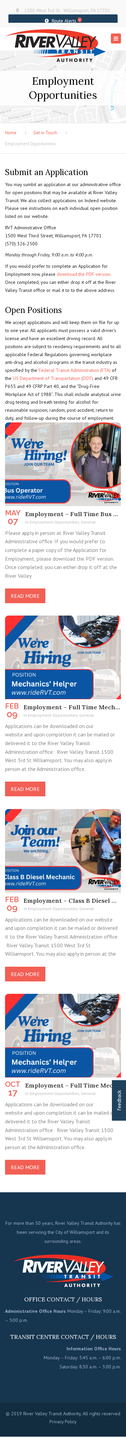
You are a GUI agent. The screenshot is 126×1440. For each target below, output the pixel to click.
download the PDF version (83, 274)
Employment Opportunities (54, 522)
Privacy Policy (63, 1422)
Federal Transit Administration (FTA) (75, 370)
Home (10, 133)
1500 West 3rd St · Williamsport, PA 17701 (67, 10)
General (88, 522)
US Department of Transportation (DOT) (53, 378)
